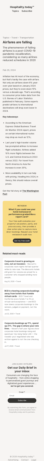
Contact (25, 460)
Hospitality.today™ (22, 7)
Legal (33, 460)
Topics (15, 11)
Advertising (13, 460)
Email (22, 392)
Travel (14, 37)
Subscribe (27, 11)
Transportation (27, 37)
